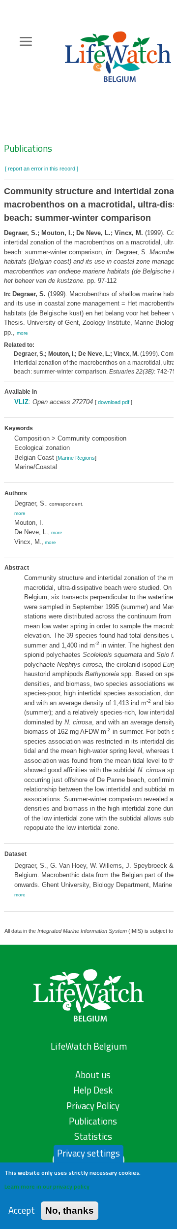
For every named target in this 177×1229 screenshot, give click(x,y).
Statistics (93, 1136)
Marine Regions (76, 458)
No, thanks (69, 1210)
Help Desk (93, 1090)
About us (93, 1075)
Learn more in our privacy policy (46, 1186)
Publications (28, 148)
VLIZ (21, 402)
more (22, 333)
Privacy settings (88, 1153)
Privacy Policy (92, 1106)
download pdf (113, 402)
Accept (21, 1210)
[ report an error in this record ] (41, 168)
